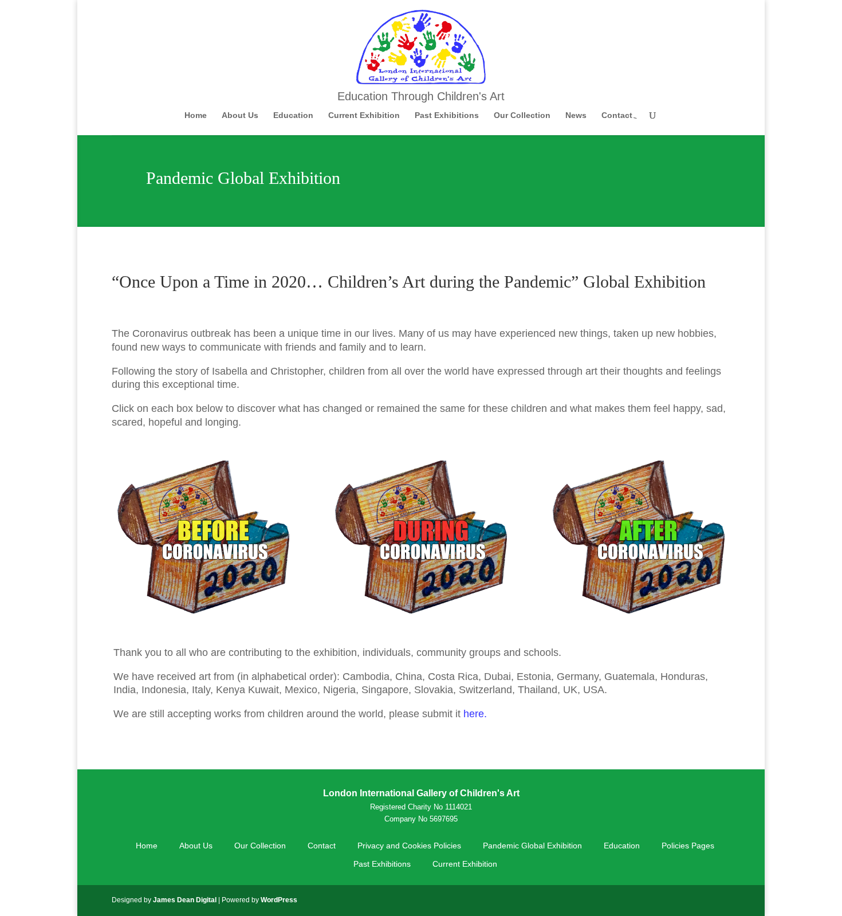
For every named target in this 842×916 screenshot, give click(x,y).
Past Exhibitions (447, 115)
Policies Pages (688, 845)
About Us (240, 115)
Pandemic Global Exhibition (532, 845)
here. (475, 714)
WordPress (279, 900)
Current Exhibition (364, 115)
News (576, 115)
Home (195, 115)
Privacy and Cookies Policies (409, 845)
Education (293, 115)
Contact (616, 115)
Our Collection (522, 115)
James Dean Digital (185, 900)
